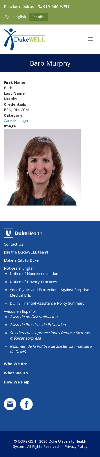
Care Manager (16, 120)
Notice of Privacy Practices (33, 281)
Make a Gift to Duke (21, 260)
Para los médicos (19, 6)
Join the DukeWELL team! (26, 252)
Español (39, 16)
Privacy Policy (76, 446)
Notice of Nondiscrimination (34, 273)
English (19, 16)
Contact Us (13, 244)
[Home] (24, 39)
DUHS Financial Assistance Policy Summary (47, 303)
